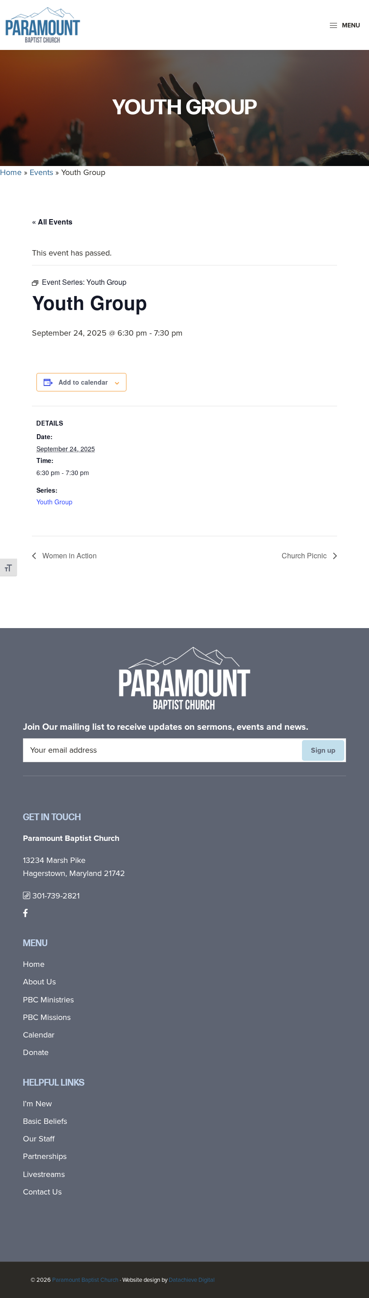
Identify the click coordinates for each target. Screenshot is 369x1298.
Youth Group (54, 501)
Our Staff (38, 1139)
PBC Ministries (48, 1000)
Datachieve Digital (192, 1280)
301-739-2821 (55, 896)
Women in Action (68, 555)
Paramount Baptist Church (85, 1280)
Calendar (38, 1035)
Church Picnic (305, 555)
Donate (36, 1052)
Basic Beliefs (45, 1121)
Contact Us (42, 1192)
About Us (39, 982)
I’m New (37, 1103)
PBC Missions (47, 1017)
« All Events (52, 221)
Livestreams (44, 1174)
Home (11, 172)
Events (41, 172)
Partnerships (45, 1156)
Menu (350, 25)
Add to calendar (83, 381)
